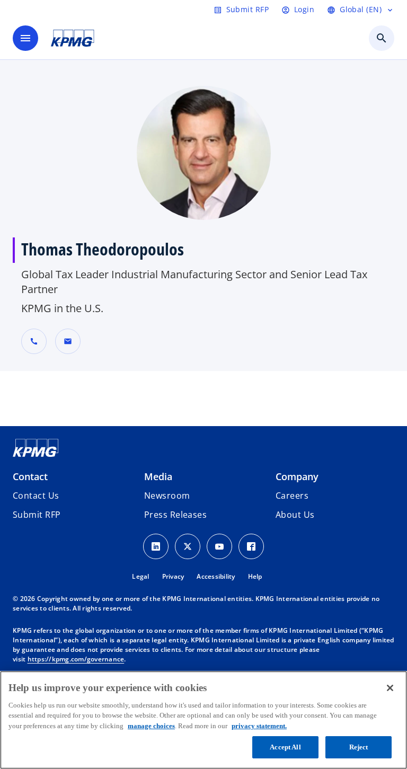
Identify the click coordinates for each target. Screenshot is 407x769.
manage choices (151, 726)
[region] (203, 720)
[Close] (390, 688)
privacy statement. (259, 726)
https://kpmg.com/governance (76, 659)
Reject (358, 747)
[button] (68, 341)
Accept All (285, 747)
